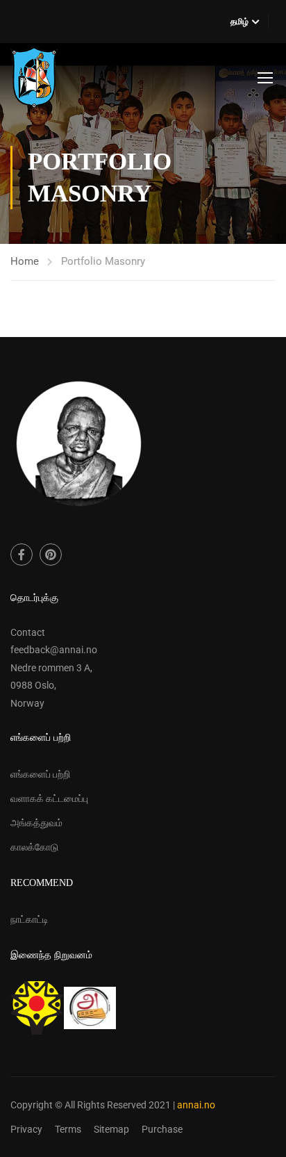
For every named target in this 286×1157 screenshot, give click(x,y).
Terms (68, 1129)
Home (24, 261)
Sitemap (111, 1129)
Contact (27, 632)
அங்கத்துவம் (36, 822)
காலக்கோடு (34, 847)
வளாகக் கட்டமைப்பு (49, 798)
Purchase (162, 1129)
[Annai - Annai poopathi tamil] (34, 77)
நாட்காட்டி (29, 919)
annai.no (196, 1104)
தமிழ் (239, 21)
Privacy (26, 1129)
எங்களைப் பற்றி (40, 774)
